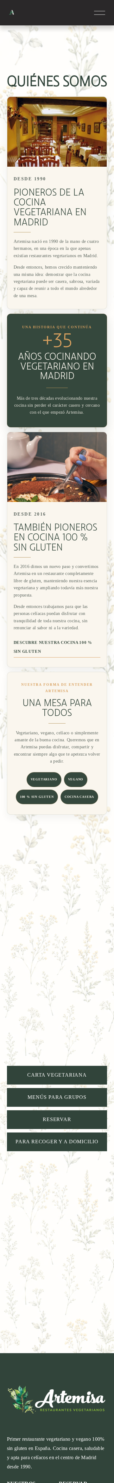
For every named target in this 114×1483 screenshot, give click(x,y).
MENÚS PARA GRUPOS (57, 1097)
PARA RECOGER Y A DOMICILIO (57, 1141)
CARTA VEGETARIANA (57, 1075)
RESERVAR (57, 1119)
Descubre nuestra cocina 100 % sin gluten (53, 647)
